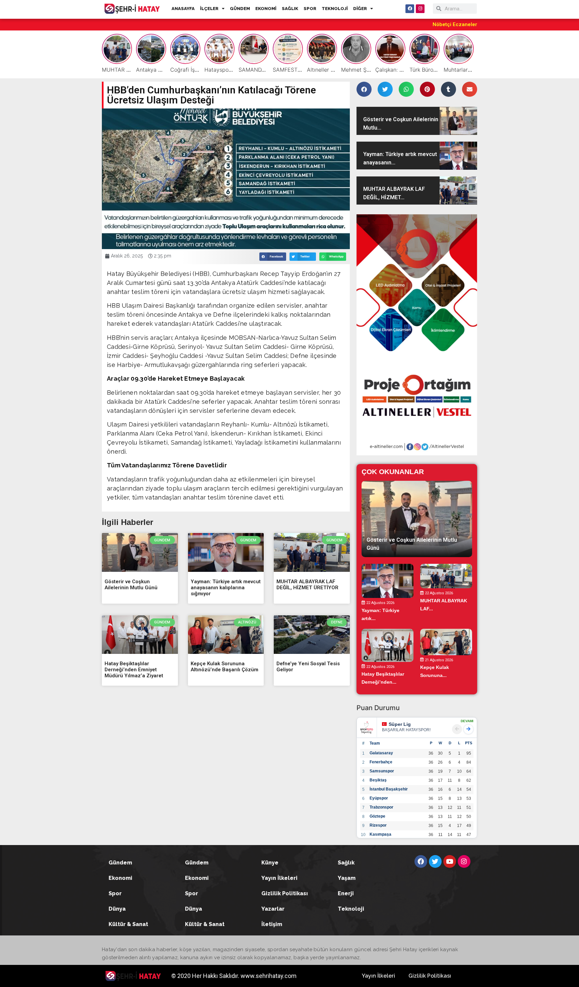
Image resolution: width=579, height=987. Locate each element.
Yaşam (347, 878)
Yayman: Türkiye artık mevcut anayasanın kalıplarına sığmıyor (226, 588)
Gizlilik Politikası (284, 893)
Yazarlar (272, 909)
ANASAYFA (183, 8)
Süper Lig (400, 724)
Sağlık (346, 862)
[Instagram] (420, 8)
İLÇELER (209, 8)
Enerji (346, 893)
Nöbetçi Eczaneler (455, 24)
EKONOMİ (265, 8)
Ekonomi (120, 878)
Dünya (117, 909)
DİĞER (360, 8)
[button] (272, 256)
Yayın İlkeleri (279, 878)
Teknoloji (351, 909)
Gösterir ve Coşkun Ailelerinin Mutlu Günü (131, 585)
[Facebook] (409, 8)
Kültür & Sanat (128, 924)
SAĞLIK (290, 8)
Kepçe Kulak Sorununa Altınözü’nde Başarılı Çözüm (224, 667)
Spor (115, 893)
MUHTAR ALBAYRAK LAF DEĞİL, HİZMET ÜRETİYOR (307, 585)
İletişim (271, 924)
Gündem (120, 862)
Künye (269, 862)
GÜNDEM (240, 8)
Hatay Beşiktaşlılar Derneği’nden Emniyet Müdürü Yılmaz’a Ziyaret (134, 670)
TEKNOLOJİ (335, 8)
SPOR (310, 8)
